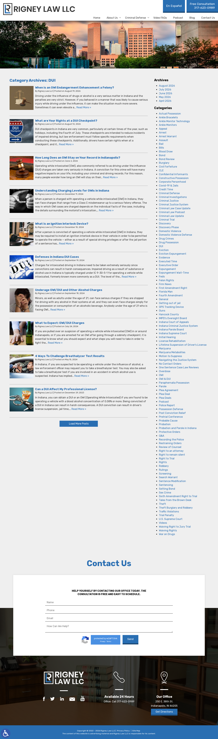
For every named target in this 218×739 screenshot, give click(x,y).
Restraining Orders (170, 443)
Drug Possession (169, 242)
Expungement (167, 269)
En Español (174, 6)
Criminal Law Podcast (172, 212)
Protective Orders (169, 431)
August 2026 (167, 85)
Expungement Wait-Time (174, 272)
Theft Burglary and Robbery (176, 507)
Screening (165, 473)
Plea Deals (165, 397)
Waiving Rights (168, 530)
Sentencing (166, 484)
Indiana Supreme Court (173, 333)
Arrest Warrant (168, 136)
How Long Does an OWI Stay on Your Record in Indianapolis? (77, 157)
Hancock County (169, 314)
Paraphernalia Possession (174, 382)
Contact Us (208, 17)
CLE (161, 170)
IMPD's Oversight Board (173, 318)
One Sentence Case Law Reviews (179, 367)
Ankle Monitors (168, 124)
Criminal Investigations (173, 197)
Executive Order (168, 265)
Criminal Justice (169, 200)
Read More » (83, 107)
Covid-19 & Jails (168, 185)
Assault (163, 140)
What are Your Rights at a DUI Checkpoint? (66, 120)
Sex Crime (165, 492)
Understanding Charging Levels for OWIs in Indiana (72, 190)
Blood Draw (166, 151)
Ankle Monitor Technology (174, 121)
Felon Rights (166, 280)
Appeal (163, 128)
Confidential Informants (173, 174)
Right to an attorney (171, 450)
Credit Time (166, 189)
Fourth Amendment (171, 295)
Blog (192, 17)
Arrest (162, 132)
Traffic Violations (169, 511)
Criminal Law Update (171, 216)
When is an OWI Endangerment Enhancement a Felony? (74, 87)
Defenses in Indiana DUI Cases (57, 257)
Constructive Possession (174, 178)
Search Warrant (168, 477)
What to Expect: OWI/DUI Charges (59, 323)
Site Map (136, 731)
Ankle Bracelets (168, 117)
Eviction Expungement (172, 253)
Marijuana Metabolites (172, 352)
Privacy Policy (123, 731)
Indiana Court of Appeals (174, 322)
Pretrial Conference (171, 416)
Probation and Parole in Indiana (177, 428)
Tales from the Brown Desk (175, 500)
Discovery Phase (169, 227)
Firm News (165, 284)
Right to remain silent (172, 454)
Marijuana (165, 348)
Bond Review (167, 159)
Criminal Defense (135, 17)
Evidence (164, 257)
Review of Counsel (170, 447)
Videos (163, 522)
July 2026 (165, 89)
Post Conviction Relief (172, 412)
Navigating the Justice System (177, 359)
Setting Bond (167, 488)
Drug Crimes (166, 238)
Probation (165, 424)
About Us (112, 17)
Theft (162, 503)
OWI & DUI (165, 378)
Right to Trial (166, 458)
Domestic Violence (170, 231)
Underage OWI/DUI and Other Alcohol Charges (68, 290)
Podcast (178, 17)
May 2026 (165, 97)
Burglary (164, 162)
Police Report (167, 405)
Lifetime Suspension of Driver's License (183, 344)
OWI (161, 375)
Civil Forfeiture (168, 166)
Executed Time (168, 261)
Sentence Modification (172, 481)
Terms (109, 641)
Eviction (164, 250)
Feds (162, 276)
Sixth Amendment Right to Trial (178, 496)
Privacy (102, 641)
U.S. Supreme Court (170, 519)
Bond (162, 155)
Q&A (161, 435)
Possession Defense (171, 409)
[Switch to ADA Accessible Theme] (5, 733)
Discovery (165, 223)
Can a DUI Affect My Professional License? (66, 389)
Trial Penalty (166, 515)
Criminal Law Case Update (174, 208)
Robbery (164, 466)
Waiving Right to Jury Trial (175, 526)
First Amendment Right (173, 287)
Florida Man (166, 291)
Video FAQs (160, 17)
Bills (161, 147)
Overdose (164, 371)
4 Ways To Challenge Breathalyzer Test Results (70, 356)
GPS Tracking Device (171, 306)
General (163, 299)
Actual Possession (170, 113)
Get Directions (164, 711)
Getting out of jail (169, 303)
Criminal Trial (167, 219)
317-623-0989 (202, 6)
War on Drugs (167, 534)
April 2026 (165, 100)
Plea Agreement (168, 390)
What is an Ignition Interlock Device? (61, 223)
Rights (163, 462)
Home (96, 17)
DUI (161, 246)
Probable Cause (168, 420)
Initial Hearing (167, 337)
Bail (161, 143)
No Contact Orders (170, 363)
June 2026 (165, 93)
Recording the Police (171, 439)
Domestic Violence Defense (175, 234)
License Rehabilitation (172, 341)
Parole (162, 386)
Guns (162, 310)
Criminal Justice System (173, 204)
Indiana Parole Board (171, 329)
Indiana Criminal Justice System (178, 325)
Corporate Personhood (172, 181)
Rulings (163, 469)
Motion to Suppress (170, 356)
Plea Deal (164, 394)
